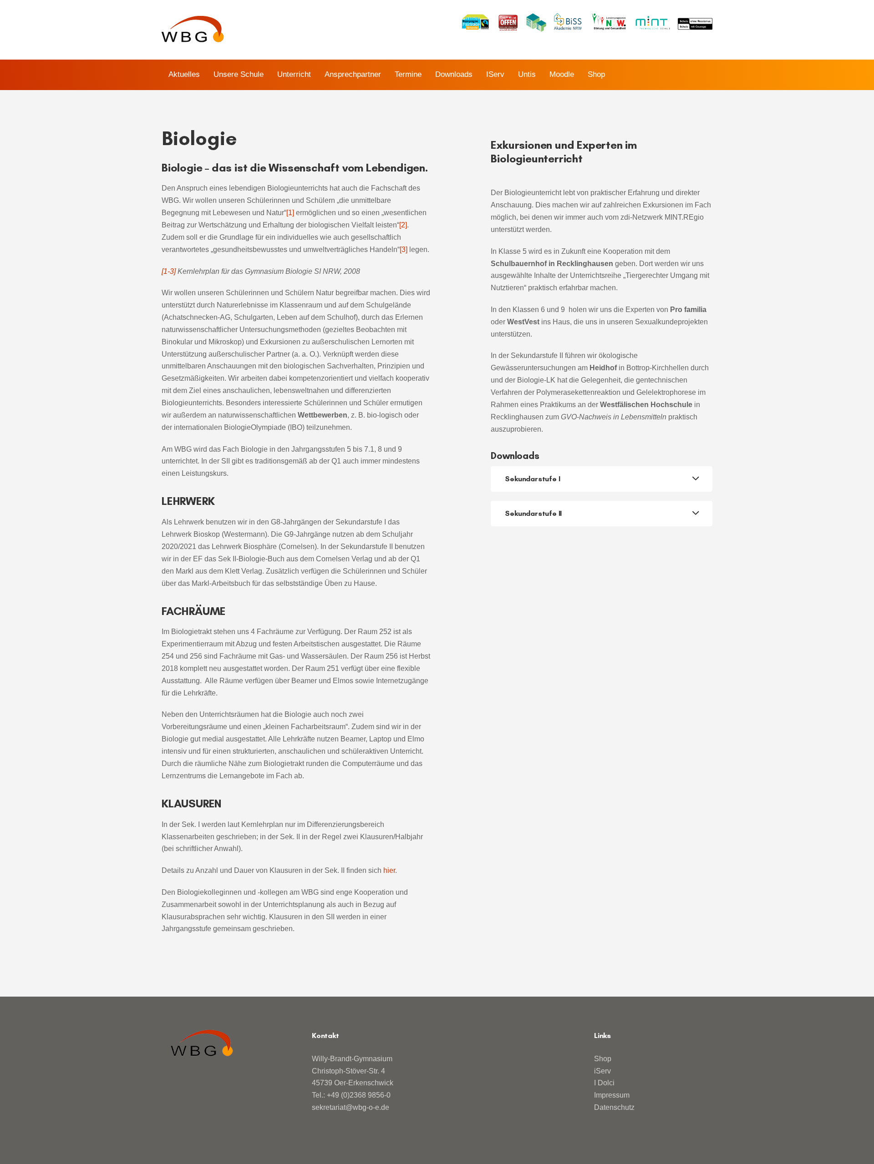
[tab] (601, 479)
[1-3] (169, 271)
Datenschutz (614, 1107)
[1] (290, 213)
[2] (403, 225)
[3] (403, 249)
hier (389, 870)
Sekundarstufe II (533, 513)
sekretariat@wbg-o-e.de (350, 1107)
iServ (602, 1071)
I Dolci (604, 1083)
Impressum (612, 1095)
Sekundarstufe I (532, 478)
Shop (602, 1059)
